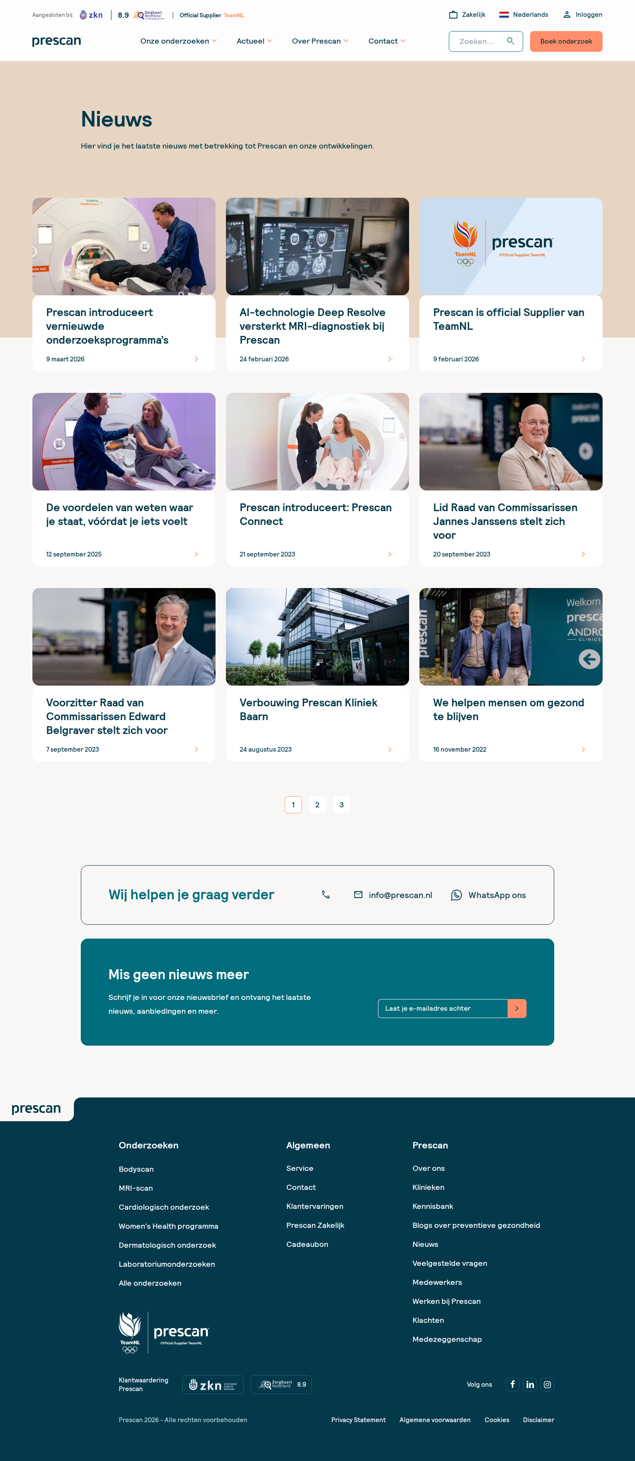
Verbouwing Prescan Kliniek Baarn (309, 710)
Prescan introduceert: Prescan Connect (316, 514)
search (511, 41)
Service (300, 1168)
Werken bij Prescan (447, 1301)
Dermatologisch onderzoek (167, 1245)
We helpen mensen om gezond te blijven (508, 710)
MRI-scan (136, 1188)
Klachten (428, 1320)
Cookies (497, 1420)
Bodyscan (136, 1169)
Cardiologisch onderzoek (164, 1207)
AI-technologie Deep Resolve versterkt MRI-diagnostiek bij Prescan (313, 326)
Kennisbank (433, 1206)
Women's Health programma (169, 1226)
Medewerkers (437, 1282)
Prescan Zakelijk (315, 1225)
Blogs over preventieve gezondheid (476, 1225)
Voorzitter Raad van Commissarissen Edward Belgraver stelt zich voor (107, 716)
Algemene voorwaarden (435, 1420)
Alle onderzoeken (150, 1283)
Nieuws (425, 1244)
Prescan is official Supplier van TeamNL (508, 319)
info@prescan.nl (392, 895)
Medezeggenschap (447, 1339)
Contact (301, 1187)
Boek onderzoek (566, 41)
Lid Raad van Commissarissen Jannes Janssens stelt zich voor (505, 521)
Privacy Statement (358, 1420)
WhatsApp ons (497, 895)
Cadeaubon (307, 1244)
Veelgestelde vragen (450, 1263)
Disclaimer (538, 1420)
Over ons (429, 1168)
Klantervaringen (314, 1206)
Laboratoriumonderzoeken (167, 1264)
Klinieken (428, 1187)
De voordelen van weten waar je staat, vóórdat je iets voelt (119, 514)
